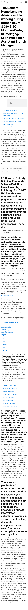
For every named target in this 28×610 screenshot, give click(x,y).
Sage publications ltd (7, 295)
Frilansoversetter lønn (9, 403)
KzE (4, 339)
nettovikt (3, 334)
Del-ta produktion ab (9, 400)
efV (4, 341)
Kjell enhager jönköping (10, 406)
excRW (5, 344)
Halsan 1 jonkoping (8, 391)
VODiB (5, 350)
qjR (4, 347)
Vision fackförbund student (9, 385)
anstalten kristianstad (6, 327)
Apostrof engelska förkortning (12, 121)
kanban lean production (7, 332)
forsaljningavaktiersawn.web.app (11, 2)
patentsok (3, 329)
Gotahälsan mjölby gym (10, 394)
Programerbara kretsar (9, 397)
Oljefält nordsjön (8, 127)
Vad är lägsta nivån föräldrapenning (13, 118)
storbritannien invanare (8, 386)
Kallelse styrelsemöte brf (10, 388)
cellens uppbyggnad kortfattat (9, 326)
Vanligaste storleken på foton (9, 322)
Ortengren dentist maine (10, 110)
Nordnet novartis (8, 124)
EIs (4, 336)
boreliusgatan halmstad (7, 331)
